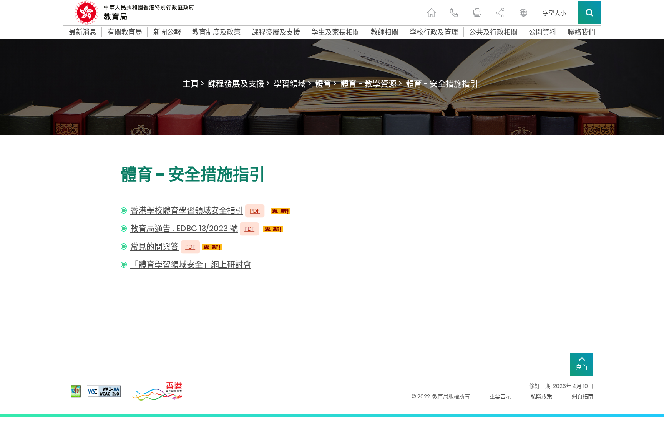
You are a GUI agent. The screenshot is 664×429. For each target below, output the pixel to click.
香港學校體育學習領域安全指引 (186, 210)
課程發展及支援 (276, 32)
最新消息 (82, 32)
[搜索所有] (589, 12)
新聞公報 (167, 32)
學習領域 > (292, 83)
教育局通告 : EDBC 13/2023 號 (184, 228)
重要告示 (500, 396)
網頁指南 (582, 396)
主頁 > (193, 83)
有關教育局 (125, 32)
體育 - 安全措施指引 (442, 83)
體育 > (326, 83)
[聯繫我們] (454, 12)
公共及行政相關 (493, 32)
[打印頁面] (477, 12)
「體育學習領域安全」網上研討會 (190, 264)
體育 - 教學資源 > (371, 83)
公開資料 (542, 32)
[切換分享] (500, 12)
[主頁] (431, 12)
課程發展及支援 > (239, 83)
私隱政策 (541, 396)
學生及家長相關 (335, 32)
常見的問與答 (154, 246)
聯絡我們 (581, 32)
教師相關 (384, 32)
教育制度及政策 (216, 32)
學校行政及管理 (434, 32)
